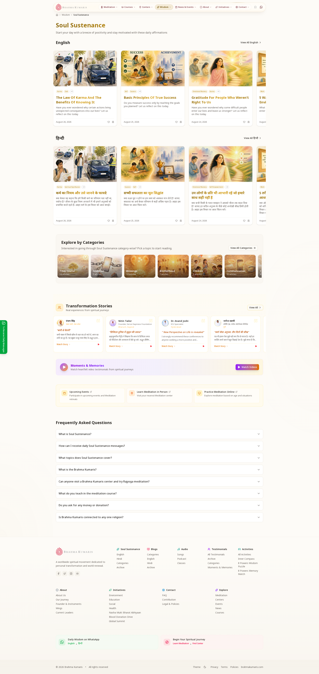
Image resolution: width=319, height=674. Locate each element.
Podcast (181, 558)
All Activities (244, 554)
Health (112, 608)
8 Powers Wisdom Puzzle (248, 564)
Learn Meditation (181, 643)
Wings (59, 608)
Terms (224, 667)
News (218, 608)
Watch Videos (249, 367)
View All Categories (241, 247)
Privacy (214, 667)
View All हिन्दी (251, 138)
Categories (122, 563)
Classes (181, 563)
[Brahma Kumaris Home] (71, 7)
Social (112, 603)
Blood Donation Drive (121, 616)
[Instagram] (71, 573)
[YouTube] (77, 573)
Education (114, 599)
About (63, 590)
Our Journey (62, 599)
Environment (116, 595)
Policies (234, 667)
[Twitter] (64, 573)
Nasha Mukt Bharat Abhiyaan (125, 612)
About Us (61, 595)
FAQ (164, 595)
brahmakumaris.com (252, 667)
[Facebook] (58, 573)
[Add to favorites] (108, 122)
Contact (171, 590)
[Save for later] (113, 122)
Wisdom (66, 15)
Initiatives (119, 590)
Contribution (169, 599)
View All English (249, 42)
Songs (180, 554)
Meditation (221, 595)
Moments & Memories (220, 567)
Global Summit (117, 621)
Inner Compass (246, 558)
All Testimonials (216, 554)
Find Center (198, 643)
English (120, 554)
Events (219, 603)
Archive (120, 567)
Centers (219, 599)
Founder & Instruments (68, 603)
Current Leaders (64, 612)
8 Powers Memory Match (248, 572)
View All (253, 307)
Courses (219, 612)
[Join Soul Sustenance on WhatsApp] (261, 7)
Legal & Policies (170, 603)
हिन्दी (80, 643)
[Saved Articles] (255, 7)
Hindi (119, 558)
